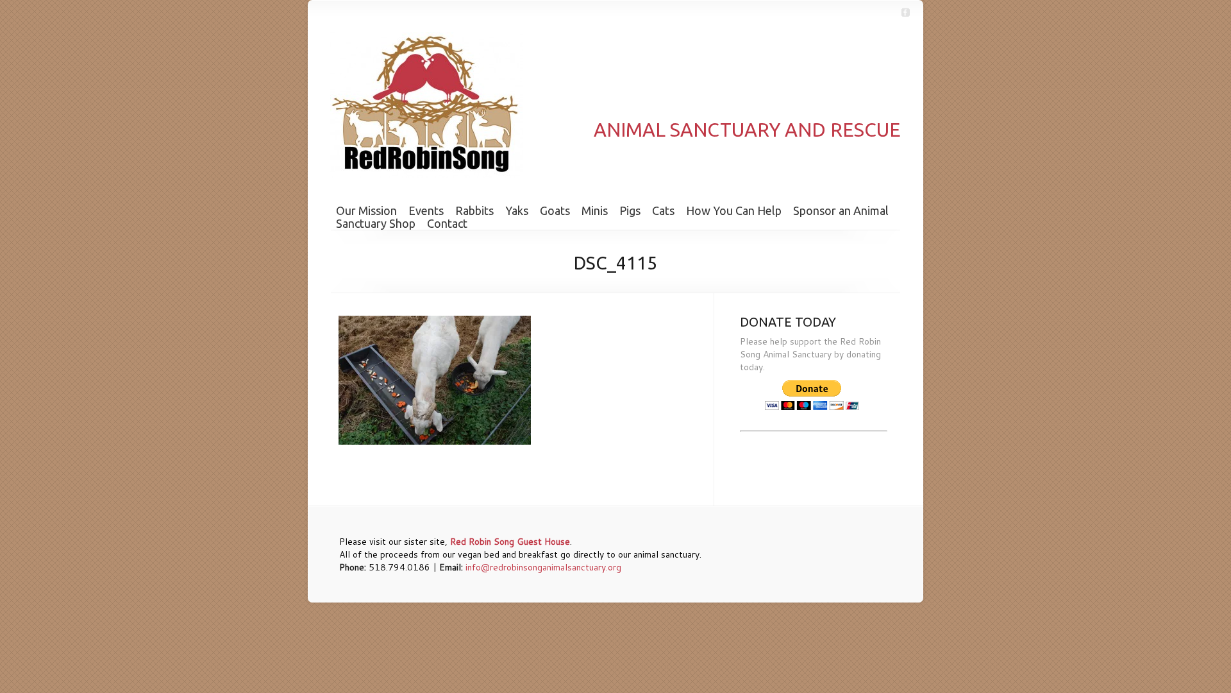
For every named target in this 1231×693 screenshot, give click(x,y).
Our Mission (366, 210)
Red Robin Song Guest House (510, 541)
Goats (555, 210)
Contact (447, 223)
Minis (595, 210)
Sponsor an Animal (841, 210)
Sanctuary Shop (375, 223)
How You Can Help (734, 210)
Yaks (516, 210)
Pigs (630, 210)
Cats (663, 210)
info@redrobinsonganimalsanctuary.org (543, 567)
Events (426, 210)
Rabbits (474, 210)
